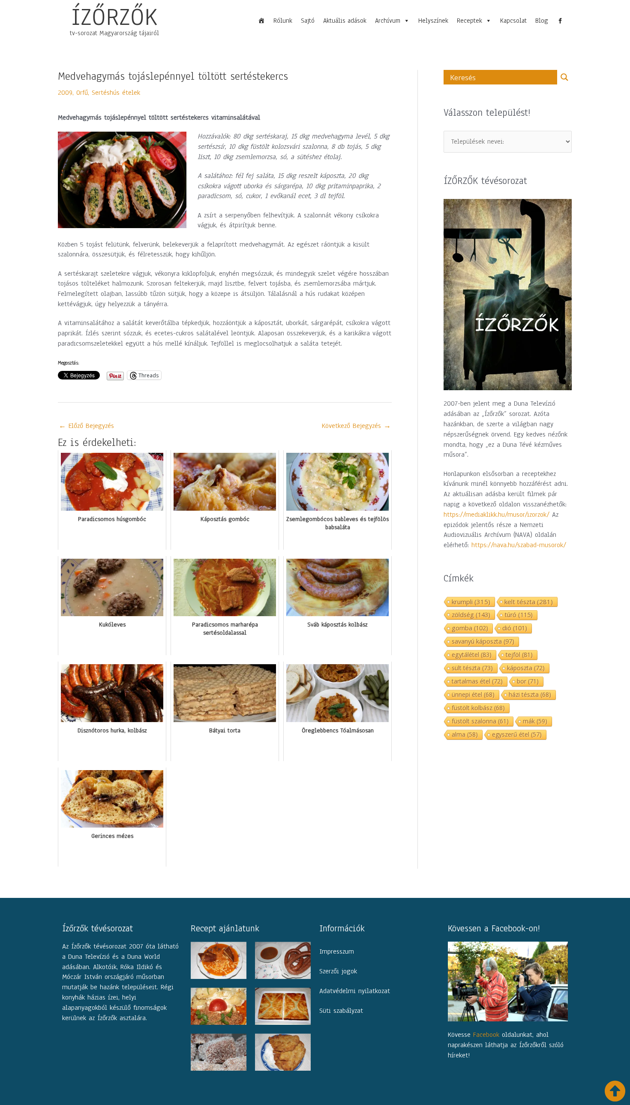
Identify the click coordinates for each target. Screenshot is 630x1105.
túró (518, 615)
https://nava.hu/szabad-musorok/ (518, 545)
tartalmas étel (477, 681)
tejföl (519, 654)
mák (535, 721)
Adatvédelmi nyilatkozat (354, 991)
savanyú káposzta (483, 641)
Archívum (387, 20)
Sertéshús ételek (116, 92)
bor (528, 681)
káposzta (526, 668)
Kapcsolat (513, 20)
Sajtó (308, 20)
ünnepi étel (473, 694)
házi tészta (530, 694)
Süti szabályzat (341, 1010)
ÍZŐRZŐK (114, 16)
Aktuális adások (344, 20)
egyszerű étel (517, 734)
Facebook (486, 1034)
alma (465, 734)
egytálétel (472, 654)
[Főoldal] (261, 20)
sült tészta (472, 668)
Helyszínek (433, 20)
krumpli (471, 601)
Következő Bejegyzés (356, 426)
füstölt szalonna (480, 721)
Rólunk (282, 20)
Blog (541, 20)
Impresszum (336, 951)
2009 (65, 92)
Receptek (469, 20)
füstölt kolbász (478, 708)
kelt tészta (528, 601)
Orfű (82, 92)
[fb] (560, 20)
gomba (470, 628)
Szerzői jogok (338, 971)
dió (514, 628)
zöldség (471, 614)
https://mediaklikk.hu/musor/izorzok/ (496, 514)
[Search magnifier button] (564, 77)
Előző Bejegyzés (86, 426)
